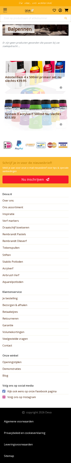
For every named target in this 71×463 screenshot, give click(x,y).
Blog (5, 375)
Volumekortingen (13, 332)
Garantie (7, 325)
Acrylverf (7, 268)
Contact (7, 345)
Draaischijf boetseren (15, 227)
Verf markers (10, 221)
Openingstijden (11, 362)
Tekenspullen (10, 247)
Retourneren (10, 318)
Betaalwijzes (10, 312)
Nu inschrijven (33, 179)
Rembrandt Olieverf (14, 241)
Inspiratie (8, 214)
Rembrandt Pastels (14, 234)
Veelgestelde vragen (15, 339)
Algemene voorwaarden (19, 421)
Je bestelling (10, 298)
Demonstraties (11, 369)
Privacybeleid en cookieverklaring (24, 433)
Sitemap (9, 456)
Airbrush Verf (10, 275)
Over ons (8, 200)
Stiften (6, 255)
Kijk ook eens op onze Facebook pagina (31, 391)
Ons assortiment (12, 207)
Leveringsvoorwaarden (18, 444)
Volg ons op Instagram (21, 397)
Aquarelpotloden (12, 282)
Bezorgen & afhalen (14, 305)
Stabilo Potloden (12, 261)
